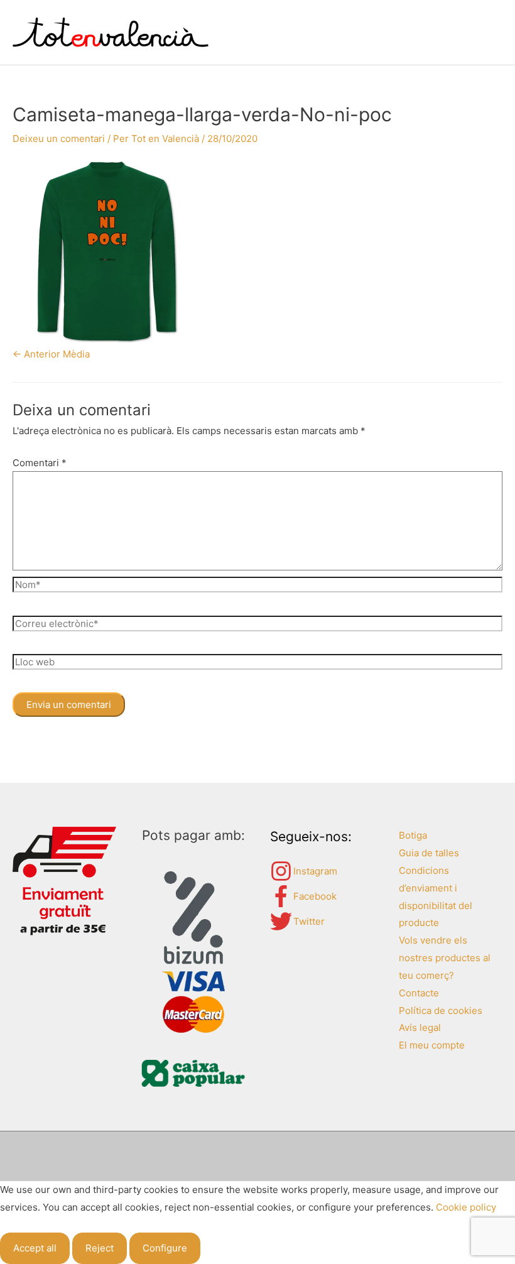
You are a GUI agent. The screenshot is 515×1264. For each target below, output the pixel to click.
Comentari (40, 463)
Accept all (35, 1248)
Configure (165, 1248)
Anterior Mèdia (51, 354)
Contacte (419, 993)
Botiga (413, 835)
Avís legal (420, 1027)
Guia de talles (429, 853)
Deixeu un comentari (59, 138)
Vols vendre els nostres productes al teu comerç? (445, 957)
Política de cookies (440, 1010)
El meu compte (432, 1045)
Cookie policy (466, 1207)
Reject (99, 1248)
